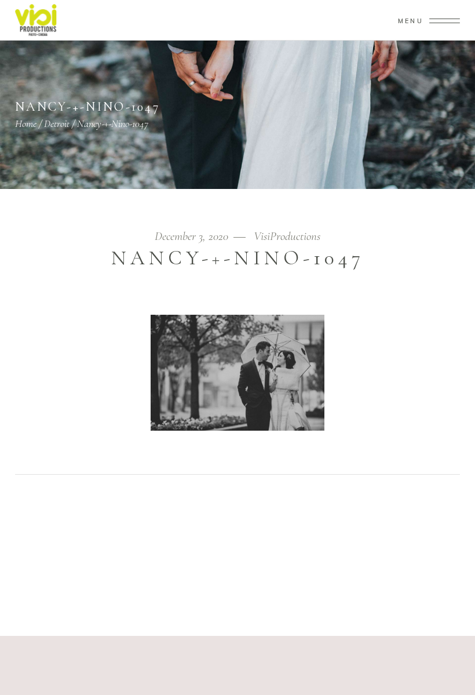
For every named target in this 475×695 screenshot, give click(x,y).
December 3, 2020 (193, 236)
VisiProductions (287, 236)
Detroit (57, 123)
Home (25, 123)
